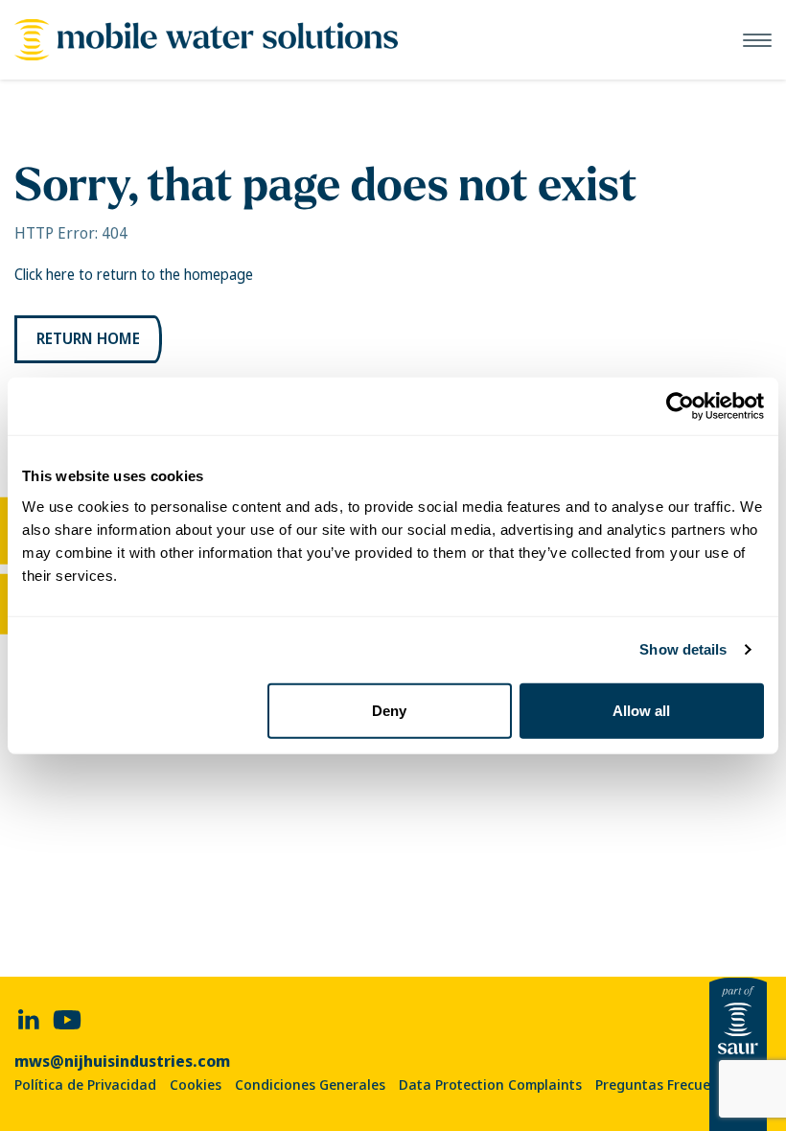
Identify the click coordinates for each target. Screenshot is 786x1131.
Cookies (195, 1085)
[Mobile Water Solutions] (206, 39)
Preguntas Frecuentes (667, 1085)
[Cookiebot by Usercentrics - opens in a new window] (680, 406)
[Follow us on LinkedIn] (28, 1018)
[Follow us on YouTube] (67, 1018)
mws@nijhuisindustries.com (122, 1061)
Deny (389, 710)
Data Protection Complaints (490, 1085)
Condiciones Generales (310, 1085)
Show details (683, 649)
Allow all (641, 710)
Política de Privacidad (85, 1085)
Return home (88, 339)
